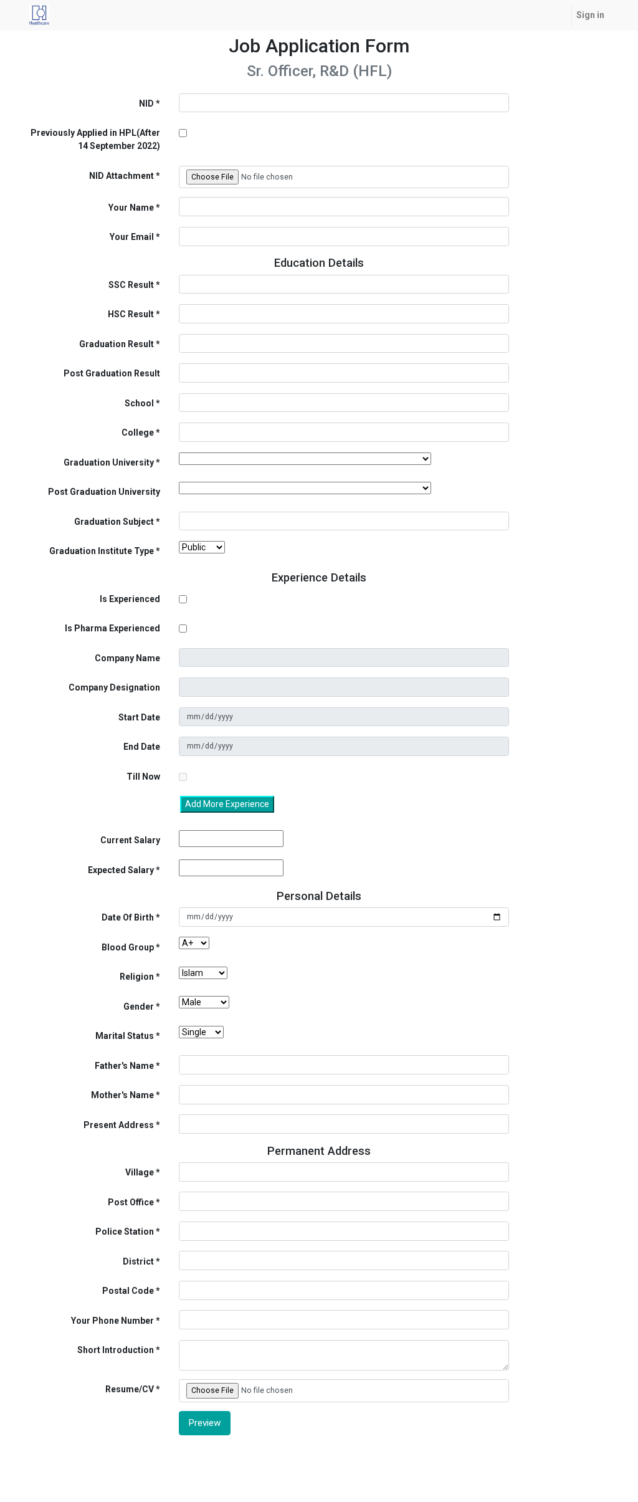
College (137, 433)
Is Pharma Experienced (112, 628)
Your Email (132, 237)
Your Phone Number (112, 1321)
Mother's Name (122, 1095)
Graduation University (109, 462)
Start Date (139, 717)
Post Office (131, 1202)
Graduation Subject (114, 522)
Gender (138, 1007)
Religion (137, 977)
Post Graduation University (104, 492)
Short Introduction (115, 1350)
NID (146, 103)
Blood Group (128, 947)
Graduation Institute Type (101, 551)
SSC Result (131, 285)
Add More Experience (227, 804)
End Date (141, 747)
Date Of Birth (128, 917)
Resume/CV (129, 1389)
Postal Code (128, 1291)
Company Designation (114, 687)
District (138, 1261)
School (139, 403)
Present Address (118, 1125)
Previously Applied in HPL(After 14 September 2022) (95, 139)
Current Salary (130, 840)
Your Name (131, 208)
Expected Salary (121, 870)
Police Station (124, 1232)
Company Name (127, 658)
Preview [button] (204, 1422)
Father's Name (124, 1066)
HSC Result (131, 314)
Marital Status (124, 1036)
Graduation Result (116, 344)
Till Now (143, 777)
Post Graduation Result (112, 373)
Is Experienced (130, 599)
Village (139, 1172)
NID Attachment (121, 176)
